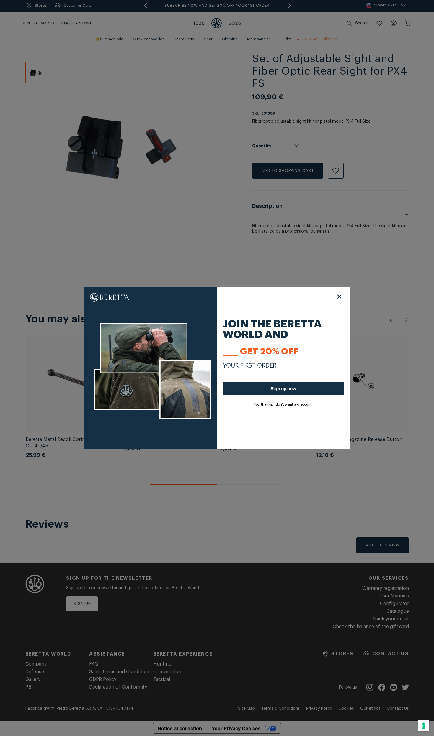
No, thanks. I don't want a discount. (283, 404)
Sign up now (283, 388)
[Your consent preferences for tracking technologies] (423, 725)
